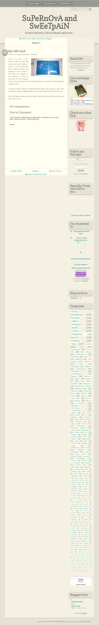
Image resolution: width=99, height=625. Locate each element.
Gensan (73, 558)
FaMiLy (74, 321)
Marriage (73, 541)
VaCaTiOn (75, 357)
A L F (72, 604)
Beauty (77, 419)
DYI (72, 495)
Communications (85, 430)
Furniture (76, 523)
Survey (73, 430)
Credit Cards (86, 471)
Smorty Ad (74, 504)
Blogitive (84, 434)
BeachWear (74, 517)
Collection (87, 452)
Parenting (85, 489)
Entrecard (74, 437)
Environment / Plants (82, 386)
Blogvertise (74, 534)
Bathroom (85, 552)
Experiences (80, 369)
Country (73, 460)
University (80, 506)
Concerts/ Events (81, 465)
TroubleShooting (75, 482)
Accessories (75, 349)
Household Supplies (78, 428)
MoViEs (77, 401)
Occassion (76, 324)
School (76, 441)
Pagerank (74, 476)
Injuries (87, 536)
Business (80, 354)
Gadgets (84, 443)
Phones (73, 502)
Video (72, 571)
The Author (49, 3)
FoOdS (74, 331)
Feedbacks (87, 554)
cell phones (84, 493)
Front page (33, 3)
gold (86, 482)
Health (74, 328)
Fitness (87, 495)
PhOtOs (84, 460)
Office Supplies (83, 543)
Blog (81, 347)
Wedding (73, 493)
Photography (81, 458)
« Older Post (16, 171)
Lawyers (79, 526)
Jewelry (73, 439)
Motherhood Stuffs (77, 602)
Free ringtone (77, 556)
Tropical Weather (76, 513)
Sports (88, 401)
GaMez (73, 413)
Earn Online (81, 454)
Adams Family (75, 606)
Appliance (74, 417)
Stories (73, 569)
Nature (73, 543)
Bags (84, 515)
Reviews (75, 318)
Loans (80, 562)
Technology (75, 408)
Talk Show (80, 569)
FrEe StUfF (75, 398)
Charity (79, 521)
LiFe (88, 344)
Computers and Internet (22, 54)
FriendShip (75, 367)
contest (73, 443)
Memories (85, 508)
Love (75, 500)
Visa (78, 571)
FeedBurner (84, 174)
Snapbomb (73, 567)
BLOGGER (84, 281)
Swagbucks (74, 532)
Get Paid (85, 484)
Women (84, 396)
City (83, 534)
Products (75, 340)
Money (86, 469)
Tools (88, 549)
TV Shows (85, 532)
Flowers (73, 424)
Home (36, 171)
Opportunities (86, 439)
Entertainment (76, 374)
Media (86, 526)
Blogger (84, 613)
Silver (72, 549)
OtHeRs (87, 367)
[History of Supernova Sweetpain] (81, 96)
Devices (79, 495)
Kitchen (85, 437)
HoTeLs (85, 486)
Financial (75, 508)
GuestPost (87, 417)
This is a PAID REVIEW (80, 358)
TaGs (73, 344)
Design (76, 473)
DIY (86, 415)
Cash (72, 521)
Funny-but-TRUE (85, 497)
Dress (80, 480)
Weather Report (81, 389)
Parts (85, 476)
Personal (77, 415)
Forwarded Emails (81, 421)
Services (87, 376)
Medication (74, 489)
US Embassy (75, 463)
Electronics (80, 426)
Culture (73, 480)
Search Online (85, 424)
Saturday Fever (75, 530)
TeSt (88, 569)
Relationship (75, 447)
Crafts (85, 478)
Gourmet (82, 558)
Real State (83, 510)
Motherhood (84, 541)
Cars (73, 396)
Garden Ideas (77, 445)
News (87, 480)
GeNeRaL (74, 484)
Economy (74, 456)
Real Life (74, 391)
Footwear (73, 497)
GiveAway (87, 419)
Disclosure (65, 3)
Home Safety (86, 413)
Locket (87, 562)
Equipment (87, 467)
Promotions (84, 528)
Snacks (88, 447)
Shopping (74, 406)
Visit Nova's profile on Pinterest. (81, 215)
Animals (76, 432)
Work (85, 441)
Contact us (81, 70)
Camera (73, 554)
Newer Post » (55, 171)
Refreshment (87, 545)
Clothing (73, 434)
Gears (86, 556)
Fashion (87, 362)
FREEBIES (75, 371)
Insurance (77, 469)
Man (85, 539)
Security (86, 530)
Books (88, 506)
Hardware (80, 560)
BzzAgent (85, 519)
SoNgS (86, 504)
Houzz (88, 398)
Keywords (74, 539)
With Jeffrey (85, 352)
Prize (72, 510)
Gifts (81, 364)
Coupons (74, 471)
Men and (85, 473)
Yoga (84, 571)
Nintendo (73, 565)
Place (72, 528)
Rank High (84, 502)
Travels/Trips (76, 410)
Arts (86, 432)
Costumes (87, 521)
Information (74, 452)
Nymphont (88, 621)
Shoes (85, 491)
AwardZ (74, 376)
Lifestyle (81, 403)
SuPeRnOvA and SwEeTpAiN (49, 21)
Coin (80, 554)
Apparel (88, 463)
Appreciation (74, 478)
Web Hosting (75, 467)
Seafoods (85, 547)
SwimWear (81, 549)
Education (86, 384)
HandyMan (74, 486)
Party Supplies (75, 545)
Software (81, 450)
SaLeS (76, 547)
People (85, 500)
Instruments (86, 456)
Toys (72, 506)
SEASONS (74, 491)
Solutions (85, 567)
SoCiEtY (84, 393)
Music (77, 379)
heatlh (75, 552)
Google (79, 536)
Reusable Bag (84, 565)
